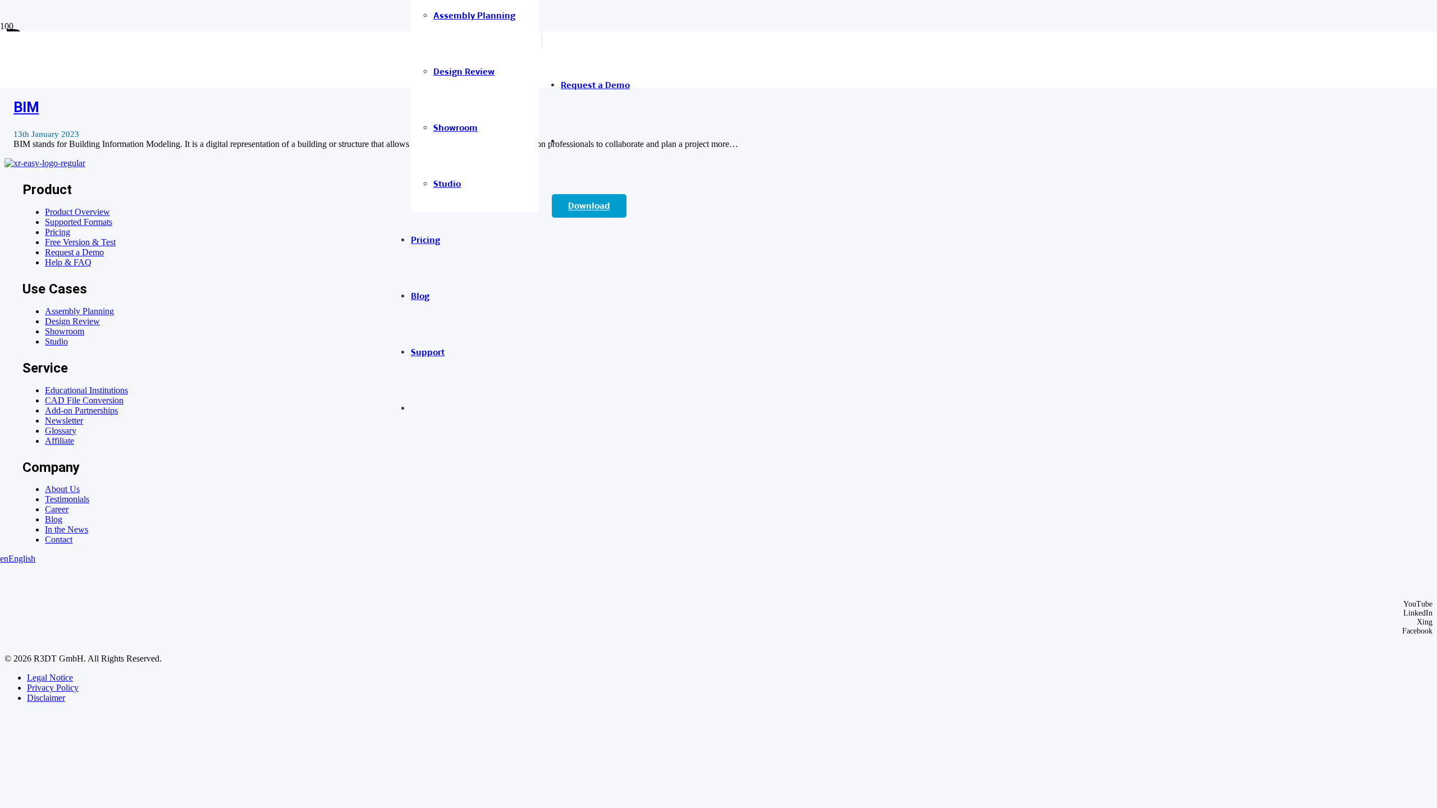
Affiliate (59, 441)
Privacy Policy (53, 687)
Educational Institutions (86, 390)
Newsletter (64, 420)
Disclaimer (46, 698)
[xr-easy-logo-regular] (44, 163)
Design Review (72, 321)
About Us (62, 489)
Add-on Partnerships (81, 410)
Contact (58, 539)
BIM (26, 107)
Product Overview (77, 212)
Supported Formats (78, 222)
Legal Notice (50, 677)
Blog (53, 519)
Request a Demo (74, 252)
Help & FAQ (68, 262)
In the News (66, 529)
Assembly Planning (79, 311)
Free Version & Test (80, 242)
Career (56, 509)
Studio (56, 341)
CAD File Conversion (84, 400)
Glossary (60, 430)
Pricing (57, 232)
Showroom (64, 331)
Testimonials (67, 499)
